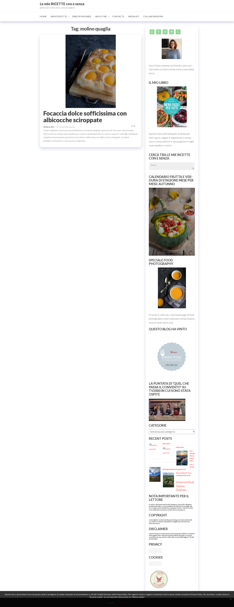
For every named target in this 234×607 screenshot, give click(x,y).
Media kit (133, 16)
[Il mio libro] (172, 106)
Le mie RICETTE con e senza (62, 4)
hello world (166, 444)
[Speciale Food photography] (172, 287)
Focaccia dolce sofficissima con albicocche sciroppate (85, 117)
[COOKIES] (155, 563)
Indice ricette (59, 16)
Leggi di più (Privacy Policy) (138, 602)
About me (101, 16)
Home (43, 16)
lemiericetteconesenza (67, 127)
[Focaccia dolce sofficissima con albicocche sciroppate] (91, 71)
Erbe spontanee (81, 16)
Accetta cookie (91, 602)
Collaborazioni (153, 16)
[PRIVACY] (155, 550)
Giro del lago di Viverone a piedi (192, 456)
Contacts (118, 16)
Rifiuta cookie (112, 602)
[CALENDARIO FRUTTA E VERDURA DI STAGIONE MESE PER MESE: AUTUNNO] (172, 222)
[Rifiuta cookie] (230, 599)
